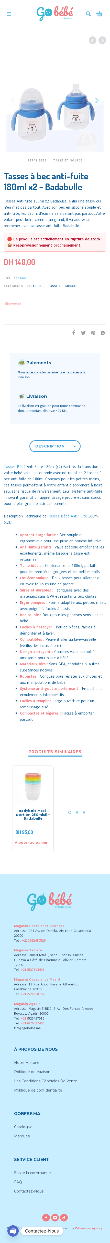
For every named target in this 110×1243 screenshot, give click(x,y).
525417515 (36, 1018)
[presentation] (13, 100)
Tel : (30, 940)
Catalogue (23, 1127)
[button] (9, 13)
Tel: (29, 969)
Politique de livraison (32, 1071)
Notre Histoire (26, 1062)
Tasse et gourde (67, 160)
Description (50, 446)
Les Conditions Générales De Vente (45, 1081)
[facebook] (46, 1217)
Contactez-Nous (28, 1191)
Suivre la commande (32, 1172)
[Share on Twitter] (82, 333)
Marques (22, 1136)
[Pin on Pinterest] (91, 333)
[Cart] (99, 14)
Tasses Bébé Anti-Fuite (67, 516)
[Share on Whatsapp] (101, 333)
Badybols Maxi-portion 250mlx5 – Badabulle (33, 814)
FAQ (18, 1182)
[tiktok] (64, 1217)
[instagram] (55, 1217)
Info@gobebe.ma (27, 1028)
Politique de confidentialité (38, 1090)
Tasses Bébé (15, 466)
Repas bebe (37, 160)
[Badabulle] (13, 303)
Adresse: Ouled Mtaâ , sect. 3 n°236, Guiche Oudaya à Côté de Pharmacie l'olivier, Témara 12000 (50, 960)
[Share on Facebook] (72, 333)
